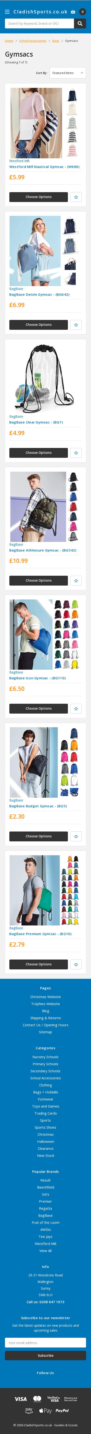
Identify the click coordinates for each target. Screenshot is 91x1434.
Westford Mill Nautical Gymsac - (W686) (44, 166)
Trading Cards (45, 1113)
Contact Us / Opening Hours (45, 1024)
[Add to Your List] (76, 197)
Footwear (45, 1099)
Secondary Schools (45, 1071)
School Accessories (45, 1078)
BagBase (45, 1215)
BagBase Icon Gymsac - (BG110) (37, 678)
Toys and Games (45, 1106)
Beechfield (45, 1187)
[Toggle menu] (7, 11)
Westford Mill (45, 1243)
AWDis (45, 1229)
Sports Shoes (45, 1127)
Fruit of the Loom (46, 1222)
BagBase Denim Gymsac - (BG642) (39, 294)
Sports (45, 1120)
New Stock (45, 1155)
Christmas (46, 1134)
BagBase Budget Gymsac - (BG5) (38, 806)
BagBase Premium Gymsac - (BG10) (40, 933)
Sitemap (45, 1032)
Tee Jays (45, 1236)
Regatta (45, 1208)
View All (45, 1250)
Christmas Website (45, 996)
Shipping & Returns (45, 1017)
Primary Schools (45, 1063)
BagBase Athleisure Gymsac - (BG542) (42, 550)
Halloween (45, 1141)
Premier (45, 1201)
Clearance (45, 1148)
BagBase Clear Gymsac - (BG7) (36, 422)
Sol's (45, 1194)
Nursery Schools (45, 1056)
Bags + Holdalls (45, 1092)
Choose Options (39, 196)
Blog (45, 1010)
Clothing (45, 1085)
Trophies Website (45, 1003)
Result (45, 1180)
